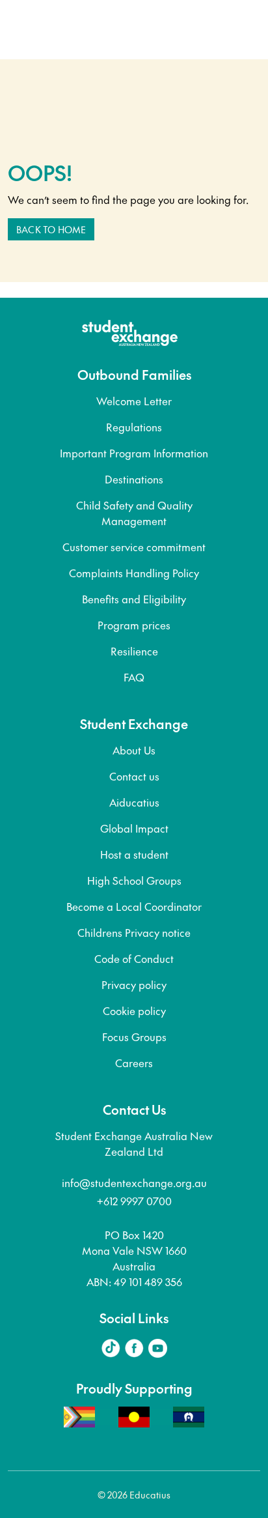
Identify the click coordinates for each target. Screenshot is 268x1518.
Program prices (134, 625)
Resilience (134, 651)
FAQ (134, 677)
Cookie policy (134, 1010)
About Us (134, 750)
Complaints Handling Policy (134, 573)
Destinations (134, 479)
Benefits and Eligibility (134, 599)
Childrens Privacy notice (134, 932)
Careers (134, 1062)
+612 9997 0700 (134, 1201)
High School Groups (134, 880)
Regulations (134, 427)
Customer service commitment (134, 546)
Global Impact (134, 828)
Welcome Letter (134, 401)
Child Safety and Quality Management (134, 513)
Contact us (134, 776)
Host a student (134, 854)
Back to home (51, 229)
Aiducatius (134, 802)
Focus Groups (134, 1036)
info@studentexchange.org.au (134, 1182)
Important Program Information (134, 453)
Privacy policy (134, 984)
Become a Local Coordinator (134, 906)
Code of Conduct (134, 958)
